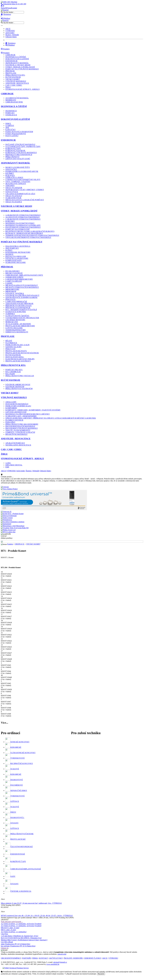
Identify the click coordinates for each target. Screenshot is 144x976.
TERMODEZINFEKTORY (15, 330)
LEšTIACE (14, 801)
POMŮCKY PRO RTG (14, 370)
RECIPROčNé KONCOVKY (21, 763)
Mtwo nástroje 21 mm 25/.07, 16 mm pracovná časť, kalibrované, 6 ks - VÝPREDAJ (31, 903)
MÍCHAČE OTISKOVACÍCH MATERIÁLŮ (22, 287)
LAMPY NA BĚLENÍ (13, 281)
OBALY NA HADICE (13, 202)
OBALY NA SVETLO (13, 196)
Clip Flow (4, 934)
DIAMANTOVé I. (17, 818)
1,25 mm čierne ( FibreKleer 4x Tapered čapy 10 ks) (19, 936)
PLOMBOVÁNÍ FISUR (14, 420)
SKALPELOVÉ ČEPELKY (15, 184)
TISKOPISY (10, 186)
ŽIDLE (8, 87)
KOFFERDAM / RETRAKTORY (17, 252)
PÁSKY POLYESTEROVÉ (15, 134)
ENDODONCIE (11, 61)
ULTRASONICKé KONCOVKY (23, 753)
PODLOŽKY (10, 422)
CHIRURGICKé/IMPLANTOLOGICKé (25, 869)
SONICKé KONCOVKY (19, 742)
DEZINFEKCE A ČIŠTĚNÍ (15, 57)
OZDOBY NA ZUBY (13, 347)
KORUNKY (10, 221)
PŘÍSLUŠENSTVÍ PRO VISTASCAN (19, 376)
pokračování (61, 954)
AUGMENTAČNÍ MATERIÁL (17, 98)
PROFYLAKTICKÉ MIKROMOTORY (20, 326)
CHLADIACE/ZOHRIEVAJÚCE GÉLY (20, 194)
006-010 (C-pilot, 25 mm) (10, 928)
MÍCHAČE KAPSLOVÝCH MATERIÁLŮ (21, 285)
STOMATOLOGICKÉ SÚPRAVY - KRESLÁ (22, 89)
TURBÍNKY (10, 314)
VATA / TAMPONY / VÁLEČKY (17, 181)
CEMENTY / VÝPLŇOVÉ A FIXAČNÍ (20, 432)
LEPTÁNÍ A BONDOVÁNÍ (15, 412)
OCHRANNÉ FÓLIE (13, 198)
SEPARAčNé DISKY (18, 790)
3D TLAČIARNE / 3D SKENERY (18, 324)
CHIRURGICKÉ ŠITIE (14, 102)
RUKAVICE (10, 175)
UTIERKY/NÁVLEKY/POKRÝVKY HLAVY (22, 179)
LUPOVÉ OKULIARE (14, 328)
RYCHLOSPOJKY (12, 271)
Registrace (7, 14)
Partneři (3, 8)
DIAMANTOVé (16, 780)
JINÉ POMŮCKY (12, 248)
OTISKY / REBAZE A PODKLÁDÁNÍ (20, 67)
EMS (7, 467)
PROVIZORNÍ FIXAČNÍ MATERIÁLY (20, 426)
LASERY (8, 283)
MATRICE (9, 254)
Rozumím (101, 974)
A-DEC (8, 463)
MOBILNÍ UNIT (11, 322)
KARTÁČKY (10, 130)
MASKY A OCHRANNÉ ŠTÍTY (17, 167)
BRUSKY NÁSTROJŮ (14, 273)
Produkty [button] (6, 53)
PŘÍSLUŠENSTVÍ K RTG (15, 75)
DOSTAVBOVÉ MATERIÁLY (16, 404)
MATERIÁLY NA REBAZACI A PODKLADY (23, 225)
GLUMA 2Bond (7, 942)
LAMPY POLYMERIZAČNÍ (16, 301)
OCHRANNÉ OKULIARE (15, 262)
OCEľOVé (14, 769)
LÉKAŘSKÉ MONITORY (15, 320)
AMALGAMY (10, 402)
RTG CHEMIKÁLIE (13, 372)
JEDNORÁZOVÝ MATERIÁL (17, 63)
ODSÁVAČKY (11, 169)
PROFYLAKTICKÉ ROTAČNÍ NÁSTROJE (22, 353)
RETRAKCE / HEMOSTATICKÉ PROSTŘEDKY (24, 233)
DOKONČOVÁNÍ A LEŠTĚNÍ (17, 59)
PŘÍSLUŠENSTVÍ (12, 157)
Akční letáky (10, 33)
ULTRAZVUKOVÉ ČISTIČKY (17, 316)
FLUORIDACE (11, 343)
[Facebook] (1, 6)
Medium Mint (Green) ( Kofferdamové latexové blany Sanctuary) (24, 940)
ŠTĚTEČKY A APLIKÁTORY (16, 258)
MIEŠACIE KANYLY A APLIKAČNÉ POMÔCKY (24, 200)
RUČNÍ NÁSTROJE (13, 77)
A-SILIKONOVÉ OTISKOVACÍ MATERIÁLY (23, 215)
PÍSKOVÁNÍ (10, 349)
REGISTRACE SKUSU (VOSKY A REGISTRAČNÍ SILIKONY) (29, 231)
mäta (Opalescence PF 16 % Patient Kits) (15, 944)
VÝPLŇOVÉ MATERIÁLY (15, 81)
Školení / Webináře (12, 35)
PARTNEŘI (26, 958)
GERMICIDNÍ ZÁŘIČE (14, 277)
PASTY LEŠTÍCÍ (11, 136)
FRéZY (13, 812)
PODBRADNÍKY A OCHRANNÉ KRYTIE (21, 171)
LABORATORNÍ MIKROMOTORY (19, 279)
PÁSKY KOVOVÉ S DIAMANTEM (19, 132)
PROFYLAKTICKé (18, 839)
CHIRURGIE (10, 55)
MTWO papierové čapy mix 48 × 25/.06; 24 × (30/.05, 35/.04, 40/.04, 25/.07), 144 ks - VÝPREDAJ (37, 916)
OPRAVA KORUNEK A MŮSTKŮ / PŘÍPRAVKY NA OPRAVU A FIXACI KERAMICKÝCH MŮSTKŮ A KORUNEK (50, 418)
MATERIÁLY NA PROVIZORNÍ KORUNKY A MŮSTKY (27, 414)
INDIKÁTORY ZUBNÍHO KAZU (18, 406)
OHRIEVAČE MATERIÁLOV (16, 332)
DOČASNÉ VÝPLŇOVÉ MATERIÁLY (20, 144)
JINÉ (7, 128)
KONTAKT (43, 958)
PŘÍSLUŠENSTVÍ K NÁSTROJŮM (19, 389)
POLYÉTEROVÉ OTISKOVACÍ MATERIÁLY (23, 227)
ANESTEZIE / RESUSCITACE (17, 83)
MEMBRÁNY (10, 100)
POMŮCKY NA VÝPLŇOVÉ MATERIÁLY (22, 69)
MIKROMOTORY (12, 289)
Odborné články (11, 37)
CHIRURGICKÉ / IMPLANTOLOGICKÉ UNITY (24, 275)
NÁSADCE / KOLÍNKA (14, 293)
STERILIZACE (11, 115)
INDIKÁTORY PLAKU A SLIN (17, 345)
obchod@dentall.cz (60, 962)
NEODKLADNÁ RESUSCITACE (18, 445)
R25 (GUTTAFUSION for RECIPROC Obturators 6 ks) (21, 938)
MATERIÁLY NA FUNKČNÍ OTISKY (20, 223)
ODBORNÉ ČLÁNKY (92, 958)
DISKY (8, 123)
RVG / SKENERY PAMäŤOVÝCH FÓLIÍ (21, 310)
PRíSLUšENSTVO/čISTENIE (22, 834)
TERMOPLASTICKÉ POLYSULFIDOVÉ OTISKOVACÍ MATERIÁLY (32, 235)
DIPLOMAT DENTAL (13, 465)
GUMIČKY (9, 126)
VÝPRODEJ (10, 31)
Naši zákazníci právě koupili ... (12, 922)
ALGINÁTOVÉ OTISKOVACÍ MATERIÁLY (22, 217)
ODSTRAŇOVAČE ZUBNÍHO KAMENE (21, 297)
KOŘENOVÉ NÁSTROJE (15, 151)
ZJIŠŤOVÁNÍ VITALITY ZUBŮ (17, 159)
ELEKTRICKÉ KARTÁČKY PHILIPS (19, 359)
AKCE (7, 29)
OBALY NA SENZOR (13, 188)
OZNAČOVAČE (11, 192)
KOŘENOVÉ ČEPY (13, 148)
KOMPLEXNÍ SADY (13, 260)
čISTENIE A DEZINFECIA (20, 891)
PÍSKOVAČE (10, 299)
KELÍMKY (9, 173)
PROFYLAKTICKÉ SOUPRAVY (18, 361)
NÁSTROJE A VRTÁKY (17, 65)
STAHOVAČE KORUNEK (15, 312)
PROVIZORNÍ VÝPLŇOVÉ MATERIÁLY (21, 428)
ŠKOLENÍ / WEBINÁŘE (73, 958)
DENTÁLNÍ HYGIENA (14, 357)
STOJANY (14, 823)
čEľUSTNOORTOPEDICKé (21, 847)
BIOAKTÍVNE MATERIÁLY (16, 434)
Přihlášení (6, 18)
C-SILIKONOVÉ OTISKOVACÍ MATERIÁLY (23, 219)
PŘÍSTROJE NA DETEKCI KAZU (18, 306)
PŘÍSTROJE (10, 71)
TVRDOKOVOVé (17, 758)
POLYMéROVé (16, 785)
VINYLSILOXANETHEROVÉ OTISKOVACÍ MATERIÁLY (28, 237)
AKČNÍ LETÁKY (56, 958)
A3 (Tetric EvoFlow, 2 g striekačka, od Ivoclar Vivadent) (21, 926)
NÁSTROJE (17, 384)
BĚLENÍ (8, 341)
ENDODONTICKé (17, 854)
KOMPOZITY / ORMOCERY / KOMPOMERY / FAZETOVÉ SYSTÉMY (33, 410)
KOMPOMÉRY (11, 408)
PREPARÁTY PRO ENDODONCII (18, 155)
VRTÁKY (12, 79)
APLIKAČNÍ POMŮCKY (15, 443)
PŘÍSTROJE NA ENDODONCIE (17, 308)
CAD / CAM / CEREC (13, 85)
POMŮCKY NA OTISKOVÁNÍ (17, 229)
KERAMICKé (15, 747)
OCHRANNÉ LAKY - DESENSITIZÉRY (21, 416)
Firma (9, 8)
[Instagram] (3, 6)
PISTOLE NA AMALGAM (15, 256)
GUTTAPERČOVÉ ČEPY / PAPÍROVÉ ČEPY (22, 146)
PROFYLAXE (10, 73)
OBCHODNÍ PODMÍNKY (11, 958)
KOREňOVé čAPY (18, 861)
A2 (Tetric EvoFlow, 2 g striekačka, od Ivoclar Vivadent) (21, 924)
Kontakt (14, 8)
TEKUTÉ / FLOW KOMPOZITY (17, 430)
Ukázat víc (5, 948)
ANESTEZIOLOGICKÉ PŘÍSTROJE (19, 303)
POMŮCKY (10, 113)
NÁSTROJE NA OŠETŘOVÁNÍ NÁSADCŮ (22, 295)
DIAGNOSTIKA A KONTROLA (17, 246)
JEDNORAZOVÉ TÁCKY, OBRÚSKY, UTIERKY (24, 190)
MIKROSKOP (10, 291)
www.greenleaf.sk (52, 964)
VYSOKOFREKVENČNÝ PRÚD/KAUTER (22, 318)
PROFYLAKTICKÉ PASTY (16, 351)
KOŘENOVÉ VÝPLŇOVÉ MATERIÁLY (21, 153)
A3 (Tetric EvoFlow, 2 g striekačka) (13, 932)
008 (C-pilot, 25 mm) (8, 930)
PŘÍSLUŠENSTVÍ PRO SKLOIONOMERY (21, 424)
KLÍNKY (8, 250)
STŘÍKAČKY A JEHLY (14, 177)
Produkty (6, 49)
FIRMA (35, 958)
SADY (12, 876)
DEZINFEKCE (11, 111)
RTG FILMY (10, 374)
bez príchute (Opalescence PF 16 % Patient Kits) (18, 946)
